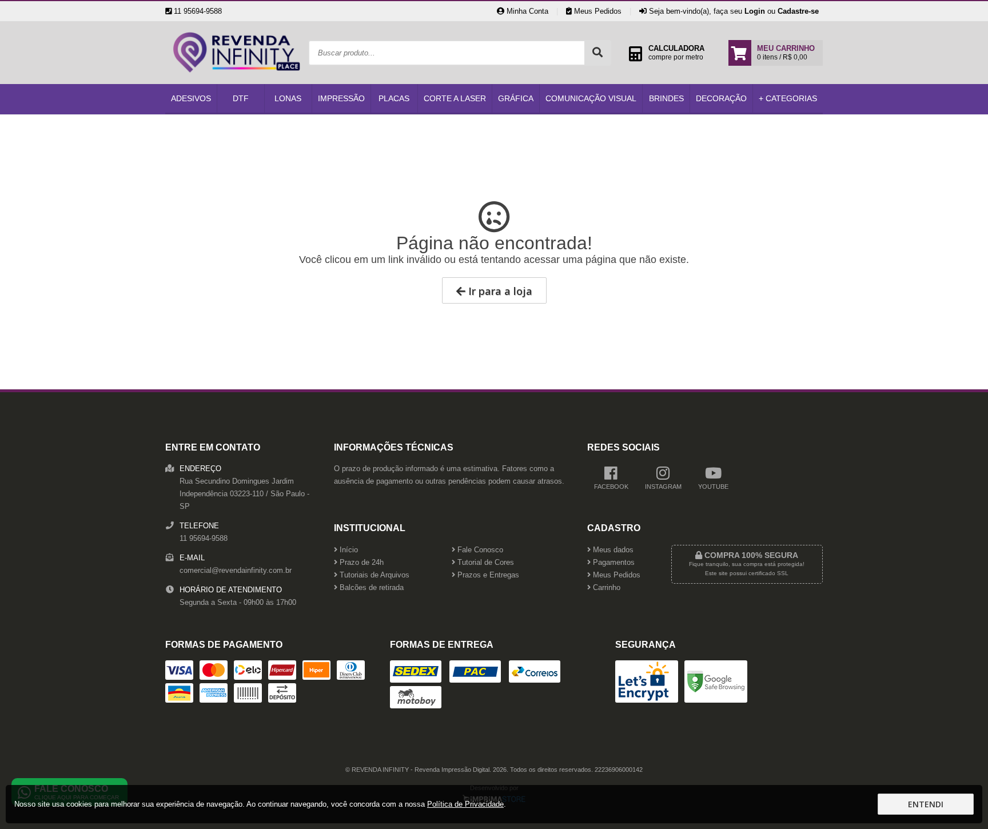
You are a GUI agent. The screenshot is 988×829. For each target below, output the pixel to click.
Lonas (287, 98)
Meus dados (612, 550)
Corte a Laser (455, 98)
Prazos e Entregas (487, 575)
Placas (394, 98)
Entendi (925, 804)
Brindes (666, 98)
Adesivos (191, 98)
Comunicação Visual (590, 98)
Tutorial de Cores (484, 563)
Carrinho (605, 588)
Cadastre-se (798, 11)
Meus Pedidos (597, 11)
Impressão (341, 98)
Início (347, 550)
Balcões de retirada (370, 588)
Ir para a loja (498, 291)
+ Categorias (788, 98)
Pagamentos (613, 563)
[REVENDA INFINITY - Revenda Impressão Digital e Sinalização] (236, 81)
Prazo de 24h (360, 563)
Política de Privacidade (465, 804)
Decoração (721, 98)
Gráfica (515, 98)
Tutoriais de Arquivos (373, 575)
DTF (241, 98)
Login (754, 11)
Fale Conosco (479, 550)
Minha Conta (526, 11)
